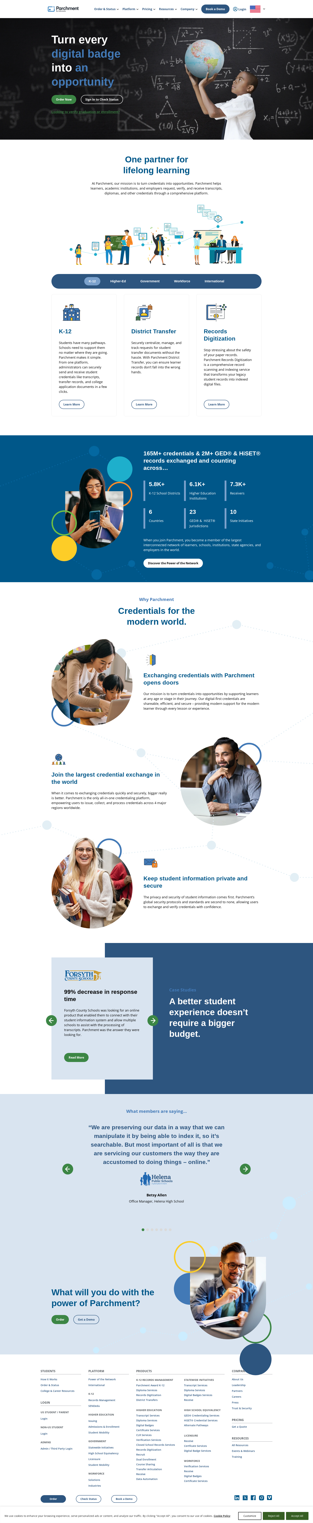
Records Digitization (148, 1395)
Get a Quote (239, 1426)
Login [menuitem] (242, 9)
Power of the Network (102, 1379)
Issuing (92, 1421)
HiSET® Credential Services (201, 1420)
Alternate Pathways (196, 1425)
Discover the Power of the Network (173, 563)
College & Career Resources (57, 1391)
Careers (236, 1396)
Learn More (71, 404)
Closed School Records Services (155, 1444)
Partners (237, 1391)
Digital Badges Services (198, 1395)
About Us (237, 1379)
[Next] (152, 1020)
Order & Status (50, 1385)
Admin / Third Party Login (56, 1448)
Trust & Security (242, 1408)
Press (235, 1402)
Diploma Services (146, 1390)
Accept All (297, 1516)
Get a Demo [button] (86, 1320)
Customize (249, 1516)
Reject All (273, 1516)
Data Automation (147, 1479)
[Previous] (51, 1020)
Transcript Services (148, 1415)
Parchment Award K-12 (150, 1385)
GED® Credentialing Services (201, 1415)
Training (237, 1456)
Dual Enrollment (146, 1459)
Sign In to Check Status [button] (101, 99)
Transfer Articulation (149, 1469)
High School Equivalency (103, 1453)
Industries (94, 1485)
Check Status (88, 1499)
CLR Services (144, 1435)
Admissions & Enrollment (104, 1426)
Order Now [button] (64, 99)
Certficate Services (195, 1446)
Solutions (94, 1480)
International (96, 1385)
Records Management (101, 1400)
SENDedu (94, 1406)
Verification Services (148, 1440)
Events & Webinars (243, 1451)
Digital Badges (145, 1425)
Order (53, 1499)
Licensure (94, 1459)
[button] (143, 1229)
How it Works (49, 1379)
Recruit (140, 1454)
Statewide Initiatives (101, 1447)
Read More (76, 1057)
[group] (102, 1018)
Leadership (239, 1385)
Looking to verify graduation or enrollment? (85, 112)
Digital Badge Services (197, 1450)
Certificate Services (148, 1430)
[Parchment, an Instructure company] (63, 9)
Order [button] (60, 1320)
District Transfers (147, 1400)
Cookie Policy (222, 1516)
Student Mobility (98, 1432)
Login (44, 1418)
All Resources (240, 1445)
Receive (140, 1474)
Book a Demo (215, 9)
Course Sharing (145, 1464)
